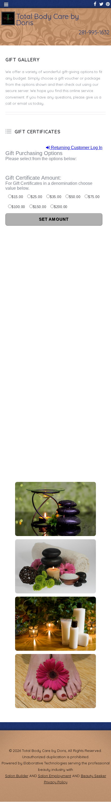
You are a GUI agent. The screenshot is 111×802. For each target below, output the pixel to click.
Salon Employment (54, 776)
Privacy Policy (55, 782)
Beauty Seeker (93, 776)
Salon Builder (16, 776)
